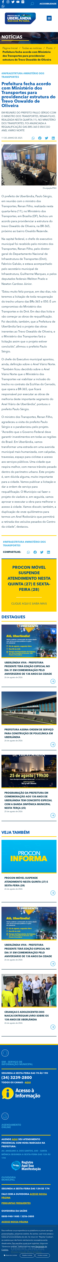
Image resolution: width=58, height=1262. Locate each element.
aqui (28, 1083)
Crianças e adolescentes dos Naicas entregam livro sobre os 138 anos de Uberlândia (26, 1016)
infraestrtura (13, 73)
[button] (49, 18)
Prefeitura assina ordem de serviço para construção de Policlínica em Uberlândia (29, 734)
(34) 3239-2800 (16, 1078)
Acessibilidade (48, 4)
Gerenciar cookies (11, 1255)
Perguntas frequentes (16, 1203)
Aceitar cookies (42, 1255)
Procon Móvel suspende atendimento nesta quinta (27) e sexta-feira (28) (29, 579)
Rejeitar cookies (27, 1255)
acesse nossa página (14, 1222)
